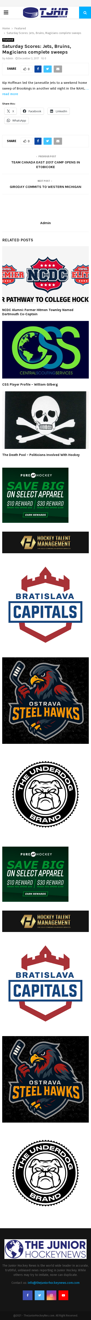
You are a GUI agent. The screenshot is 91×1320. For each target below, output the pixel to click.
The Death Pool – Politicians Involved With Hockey (41, 455)
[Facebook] (27, 1295)
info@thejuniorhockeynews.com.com (54, 1283)
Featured (8, 40)
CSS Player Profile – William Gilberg (30, 384)
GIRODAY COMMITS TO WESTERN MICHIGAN (45, 187)
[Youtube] (63, 1295)
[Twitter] (39, 1295)
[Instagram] (51, 1295)
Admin (9, 58)
